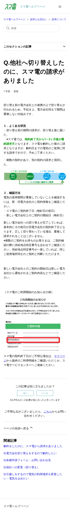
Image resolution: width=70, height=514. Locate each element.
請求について (59, 19)
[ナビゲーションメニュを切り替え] (59, 7)
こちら (47, 411)
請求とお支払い (38, 19)
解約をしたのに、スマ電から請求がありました (33, 446)
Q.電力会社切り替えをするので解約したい (30, 453)
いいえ (44, 393)
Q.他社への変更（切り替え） (22, 467)
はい (25, 393)
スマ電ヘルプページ (14, 19)
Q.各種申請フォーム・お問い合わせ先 (27, 460)
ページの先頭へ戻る (16, 428)
